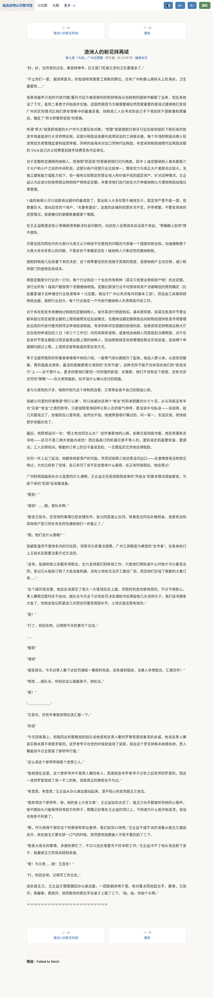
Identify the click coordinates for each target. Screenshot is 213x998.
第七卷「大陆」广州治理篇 (84, 58)
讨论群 (42, 5)
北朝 (55, 5)
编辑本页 (141, 58)
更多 (67, 5)
